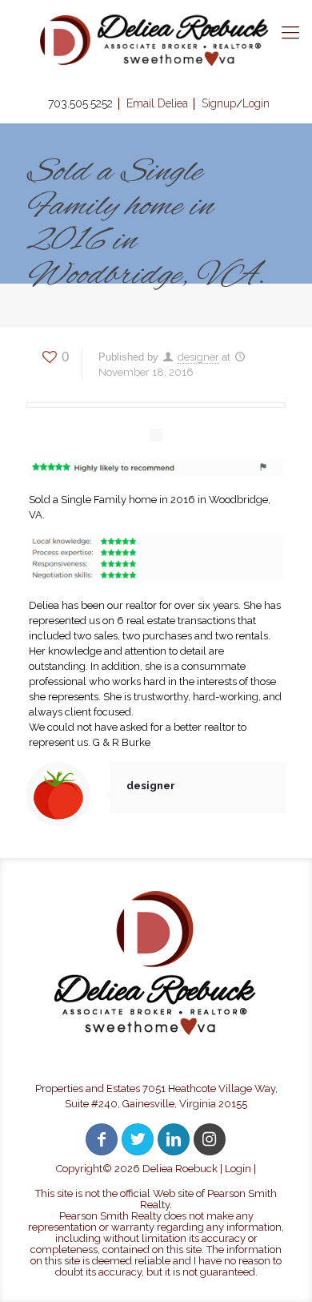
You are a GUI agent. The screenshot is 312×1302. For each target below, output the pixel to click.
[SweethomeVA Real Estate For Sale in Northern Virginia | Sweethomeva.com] (156, 40)
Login (238, 1169)
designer (198, 357)
